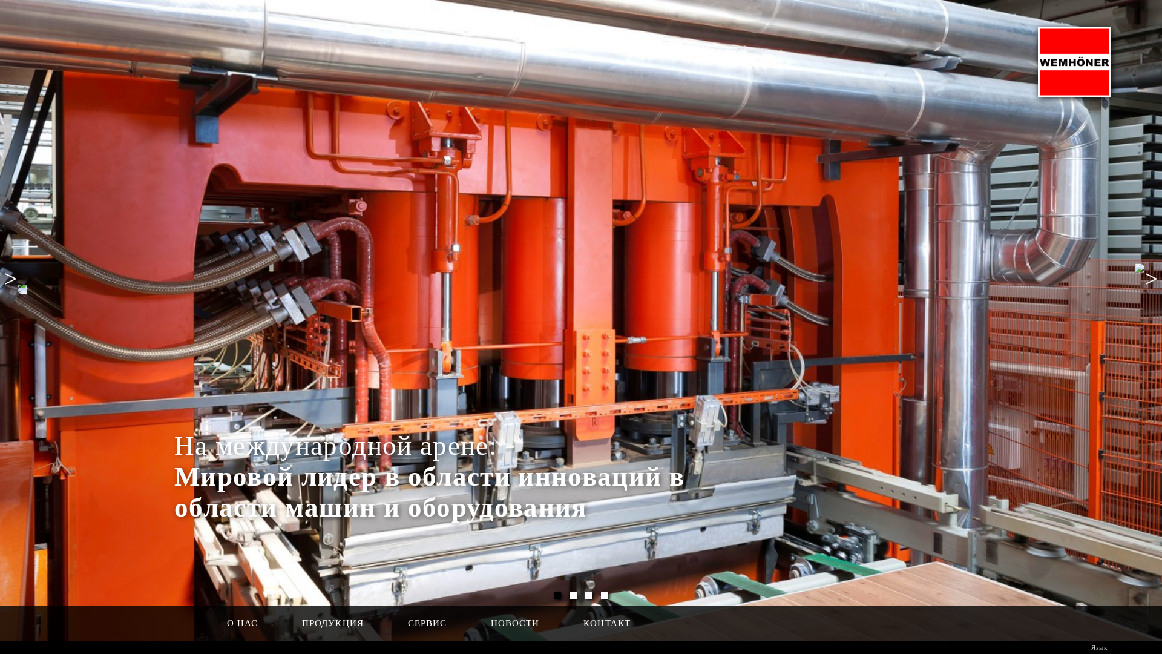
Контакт (606, 623)
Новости (515, 623)
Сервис (427, 623)
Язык (1098, 647)
